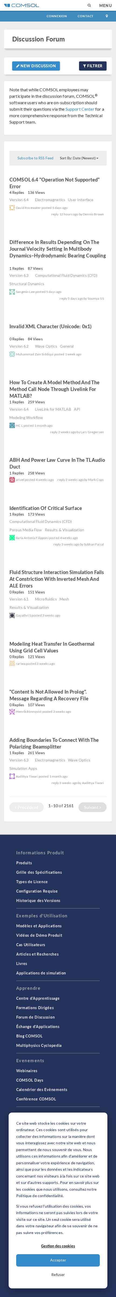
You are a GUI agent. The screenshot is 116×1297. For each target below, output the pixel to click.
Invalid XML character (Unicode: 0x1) (50, 326)
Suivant (92, 807)
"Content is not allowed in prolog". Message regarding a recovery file (48, 695)
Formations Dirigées (35, 1007)
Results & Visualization (64, 529)
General (67, 346)
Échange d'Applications (37, 1026)
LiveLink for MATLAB (53, 409)
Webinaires (26, 1070)
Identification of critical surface (46, 508)
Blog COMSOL (29, 1036)
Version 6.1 (19, 599)
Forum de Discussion (35, 1017)
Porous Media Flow (25, 529)
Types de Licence (32, 881)
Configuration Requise (37, 891)
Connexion (57, 16)
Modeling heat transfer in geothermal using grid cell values (51, 647)
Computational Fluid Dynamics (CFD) (66, 275)
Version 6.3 (19, 275)
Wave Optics (46, 346)
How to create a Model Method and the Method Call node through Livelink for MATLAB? (54, 389)
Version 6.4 (19, 199)
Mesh (64, 599)
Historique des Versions (38, 900)
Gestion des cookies (58, 1246)
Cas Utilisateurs (30, 944)
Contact (86, 16)
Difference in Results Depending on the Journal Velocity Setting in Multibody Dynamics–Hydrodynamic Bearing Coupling (57, 249)
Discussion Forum (38, 39)
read (30, 187)
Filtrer (94, 65)
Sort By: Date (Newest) (78, 158)
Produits (24, 862)
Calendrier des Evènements (41, 1089)
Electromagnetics (50, 199)
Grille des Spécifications (39, 872)
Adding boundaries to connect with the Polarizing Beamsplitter (54, 743)
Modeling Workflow (26, 417)
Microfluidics (46, 599)
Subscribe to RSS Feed (35, 158)
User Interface (80, 199)
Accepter (58, 1260)
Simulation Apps (23, 768)
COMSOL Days (29, 1080)
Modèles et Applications (39, 925)
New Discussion (38, 65)
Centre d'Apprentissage (38, 998)
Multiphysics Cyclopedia (39, 1045)
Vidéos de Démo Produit (39, 935)
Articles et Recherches (37, 954)
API (77, 409)
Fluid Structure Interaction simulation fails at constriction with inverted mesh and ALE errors (56, 579)
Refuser (58, 1274)
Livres (21, 963)
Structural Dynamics (26, 283)
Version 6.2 (19, 346)
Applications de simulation (41, 973)
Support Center (80, 108)
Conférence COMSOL (36, 1099)
